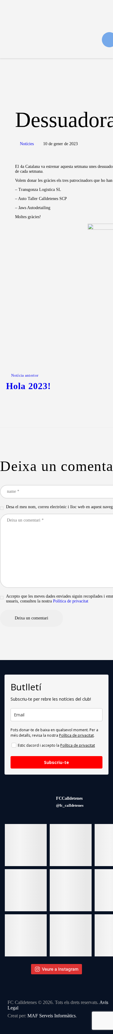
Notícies (27, 144)
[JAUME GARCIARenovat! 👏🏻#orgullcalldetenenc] (71, 935)
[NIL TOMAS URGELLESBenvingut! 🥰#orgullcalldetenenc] (26, 890)
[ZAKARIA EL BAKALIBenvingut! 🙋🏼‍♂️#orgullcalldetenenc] (71, 845)
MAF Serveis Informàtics (51, 1015)
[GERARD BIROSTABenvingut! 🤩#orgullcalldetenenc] (26, 935)
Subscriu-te (56, 762)
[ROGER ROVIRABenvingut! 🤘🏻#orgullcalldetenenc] (71, 890)
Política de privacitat (70, 601)
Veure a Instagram (60, 969)
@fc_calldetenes (69, 805)
